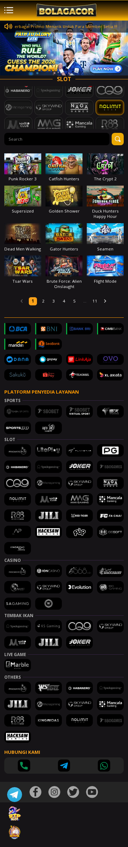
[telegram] (64, 766)
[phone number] (24, 766)
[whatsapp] (104, 766)
